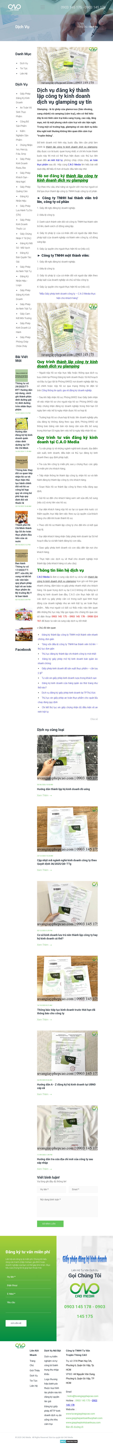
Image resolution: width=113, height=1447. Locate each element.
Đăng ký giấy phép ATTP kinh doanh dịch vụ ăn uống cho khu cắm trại (53, 1415)
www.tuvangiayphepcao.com (80, 1413)
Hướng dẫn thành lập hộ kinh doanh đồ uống (63, 789)
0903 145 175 (82, 1400)
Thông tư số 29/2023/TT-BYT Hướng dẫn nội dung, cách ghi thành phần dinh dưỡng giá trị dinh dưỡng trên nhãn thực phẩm (23, 396)
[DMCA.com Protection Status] (69, 1441)
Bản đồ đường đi (74, 1427)
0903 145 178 (77, 1306)
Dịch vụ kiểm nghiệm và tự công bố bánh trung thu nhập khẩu (51, 1365)
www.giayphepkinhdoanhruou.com (83, 1422)
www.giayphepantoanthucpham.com (84, 1418)
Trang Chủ (82, 26)
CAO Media (68, 1437)
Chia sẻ (94, 719)
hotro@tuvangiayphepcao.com (83, 1396)
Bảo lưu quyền (55, 1437)
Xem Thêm (42, 795)
